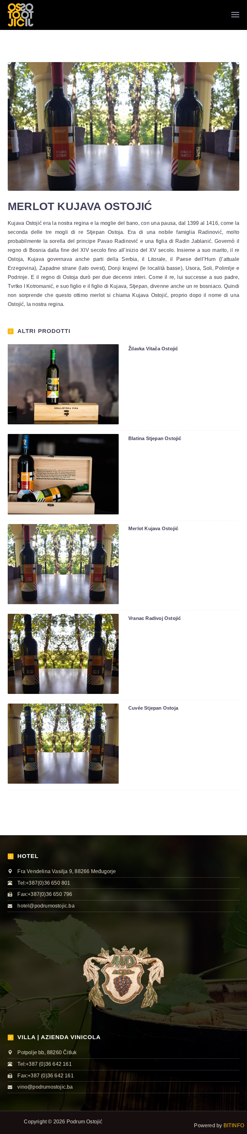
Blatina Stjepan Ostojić (154, 438)
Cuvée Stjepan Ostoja (153, 708)
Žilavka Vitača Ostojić (153, 348)
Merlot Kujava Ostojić (153, 528)
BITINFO (234, 1125)
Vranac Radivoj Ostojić (154, 618)
